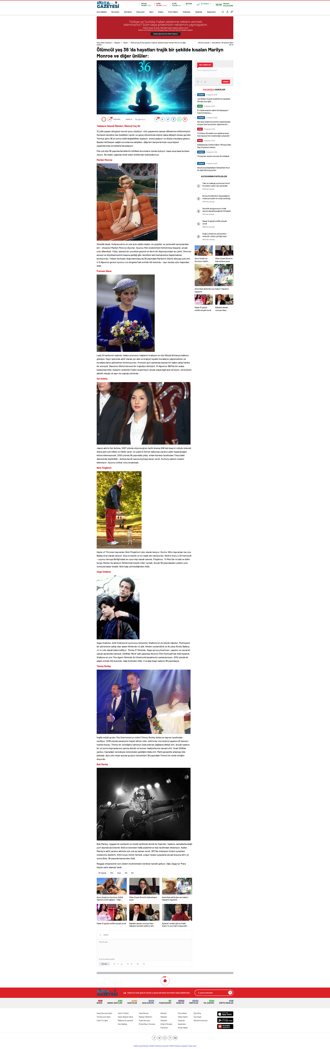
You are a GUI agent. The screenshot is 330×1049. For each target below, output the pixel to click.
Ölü (126, 871)
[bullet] (131, 961)
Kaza (119, 871)
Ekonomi (141, 12)
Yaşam (125, 43)
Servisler (115, 12)
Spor (151, 12)
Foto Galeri (173, 12)
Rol (132, 871)
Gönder (104, 962)
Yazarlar (198, 12)
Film (111, 871)
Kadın (160, 12)
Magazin (117, 43)
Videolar (186, 12)
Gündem (128, 12)
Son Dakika (101, 12)
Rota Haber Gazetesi (104, 43)
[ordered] (128, 961)
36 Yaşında (102, 871)
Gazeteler (211, 12)
